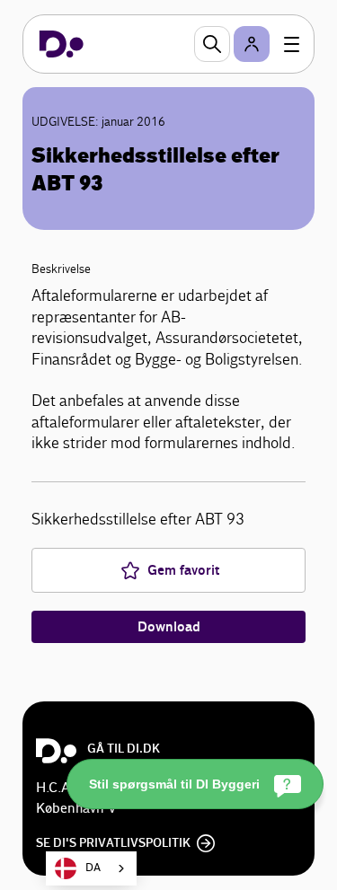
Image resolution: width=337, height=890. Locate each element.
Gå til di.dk (123, 749)
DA (93, 868)
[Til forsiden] (61, 44)
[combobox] (91, 868)
